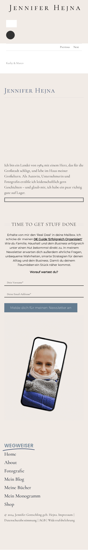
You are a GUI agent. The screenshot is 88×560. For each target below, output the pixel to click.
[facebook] (6, 199)
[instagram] (12, 199)
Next (76, 47)
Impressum (65, 515)
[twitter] (19, 199)
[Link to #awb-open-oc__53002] (10, 35)
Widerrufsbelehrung (61, 520)
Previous (65, 47)
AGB (42, 520)
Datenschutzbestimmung (20, 520)
